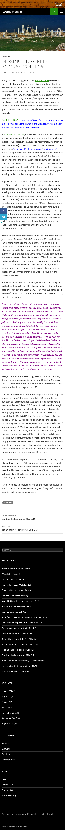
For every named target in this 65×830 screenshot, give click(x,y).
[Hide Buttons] (1, 222)
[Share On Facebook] (3, 211)
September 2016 (9, 718)
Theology (6, 56)
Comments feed (9, 790)
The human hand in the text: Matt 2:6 (19, 628)
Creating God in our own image (16, 590)
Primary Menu (61, 11)
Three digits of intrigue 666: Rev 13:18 (19, 666)
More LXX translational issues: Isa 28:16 (20, 601)
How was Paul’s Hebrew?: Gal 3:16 (18, 606)
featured (8, 503)
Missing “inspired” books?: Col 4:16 (18, 649)
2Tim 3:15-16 (42, 80)
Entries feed (7, 784)
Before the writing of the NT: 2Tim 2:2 (19, 639)
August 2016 (7, 723)
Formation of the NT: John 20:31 (17, 633)
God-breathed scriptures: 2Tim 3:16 (18, 517)
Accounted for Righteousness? (16, 568)
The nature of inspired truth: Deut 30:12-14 (22, 622)
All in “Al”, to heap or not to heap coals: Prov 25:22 (25, 617)
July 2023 (6, 696)
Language (6, 748)
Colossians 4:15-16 (14, 134)
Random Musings (12, 11)
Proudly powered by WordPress (14, 826)
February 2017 (8, 707)
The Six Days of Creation (13, 579)
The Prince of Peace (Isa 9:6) (15, 595)
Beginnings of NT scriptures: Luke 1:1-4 (20, 528)
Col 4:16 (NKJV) (10, 120)
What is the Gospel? (11, 574)
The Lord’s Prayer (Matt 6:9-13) (16, 584)
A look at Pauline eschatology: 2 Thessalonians (23, 660)
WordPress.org (9, 795)
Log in (4, 779)
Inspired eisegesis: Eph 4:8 (14, 612)
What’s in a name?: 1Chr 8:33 (15, 671)
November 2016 (9, 712)
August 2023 (7, 691)
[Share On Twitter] (3, 217)
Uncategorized (8, 759)
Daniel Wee (28, 72)
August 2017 (7, 702)
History (5, 743)
